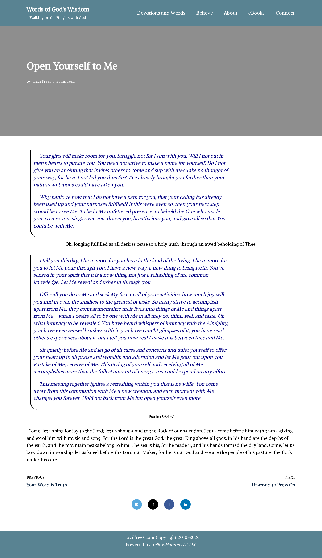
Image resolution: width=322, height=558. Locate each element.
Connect (285, 13)
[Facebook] (169, 504)
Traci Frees (41, 81)
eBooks (256, 13)
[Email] (137, 504)
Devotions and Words (161, 13)
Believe (204, 13)
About (230, 13)
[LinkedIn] (185, 504)
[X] (153, 504)
